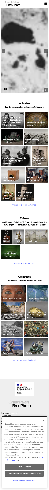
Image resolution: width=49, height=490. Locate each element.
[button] (45, 3)
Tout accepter (24, 467)
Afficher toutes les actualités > (25, 205)
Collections (6, 416)
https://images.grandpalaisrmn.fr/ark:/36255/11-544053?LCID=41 (4, 89)
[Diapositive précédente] (3, 51)
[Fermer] (44, 420)
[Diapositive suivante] (46, 51)
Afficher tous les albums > (24, 263)
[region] (24, 452)
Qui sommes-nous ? (9, 413)
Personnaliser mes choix (24, 480)
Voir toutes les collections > (24, 360)
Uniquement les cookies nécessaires (24, 473)
